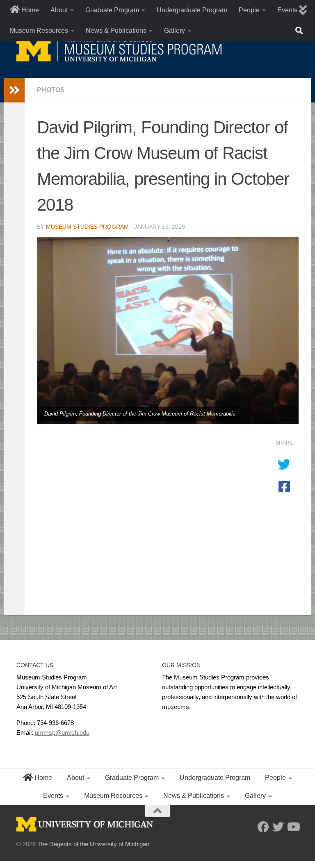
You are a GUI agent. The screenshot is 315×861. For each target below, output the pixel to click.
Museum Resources (39, 30)
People (249, 10)
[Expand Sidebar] (14, 90)
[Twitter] (278, 827)
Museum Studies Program (87, 226)
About (59, 10)
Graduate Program (112, 10)
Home (29, 10)
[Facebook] (263, 827)
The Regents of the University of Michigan (93, 844)
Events (53, 795)
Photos (51, 89)
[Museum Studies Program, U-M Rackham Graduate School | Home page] (118, 49)
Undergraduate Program (192, 10)
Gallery (174, 30)
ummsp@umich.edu (62, 732)
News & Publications (116, 30)
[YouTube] (293, 827)
